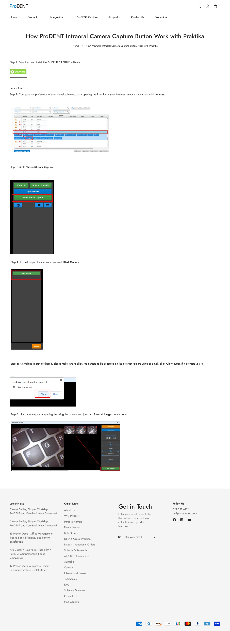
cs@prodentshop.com (185, 513)
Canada (68, 567)
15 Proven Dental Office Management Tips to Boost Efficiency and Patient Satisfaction (31, 538)
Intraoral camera (73, 522)
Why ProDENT (72, 516)
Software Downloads (76, 590)
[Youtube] (189, 520)
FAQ (66, 585)
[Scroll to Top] (223, 613)
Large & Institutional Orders (79, 544)
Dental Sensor (72, 527)
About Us (69, 510)
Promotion (161, 17)
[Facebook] (174, 520)
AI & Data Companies (76, 556)
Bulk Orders (70, 533)
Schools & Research (75, 550)
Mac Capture (71, 602)
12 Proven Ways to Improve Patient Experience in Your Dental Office (29, 568)
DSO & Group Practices (77, 539)
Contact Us (137, 17)
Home (13, 17)
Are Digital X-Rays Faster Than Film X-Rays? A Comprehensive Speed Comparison (31, 554)
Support (113, 17)
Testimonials (70, 579)
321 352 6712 (181, 509)
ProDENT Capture (87, 17)
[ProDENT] (19, 6)
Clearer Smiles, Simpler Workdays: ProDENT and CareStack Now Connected (33, 511)
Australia (69, 562)
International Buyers (75, 573)
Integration (56, 17)
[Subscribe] (151, 537)
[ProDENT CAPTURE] (18, 76)
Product (32, 17)
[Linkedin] (182, 520)
